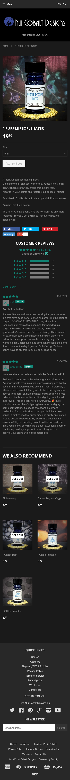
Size (5, 147)
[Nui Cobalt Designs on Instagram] (48, 711)
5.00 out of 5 (44, 250)
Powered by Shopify (49, 759)
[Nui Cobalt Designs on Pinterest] (30, 711)
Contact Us (35, 689)
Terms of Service (35, 675)
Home (5, 45)
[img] (10, 296)
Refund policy (35, 680)
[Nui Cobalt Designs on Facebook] (21, 711)
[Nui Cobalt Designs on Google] (39, 711)
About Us (35, 661)
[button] (20, 261)
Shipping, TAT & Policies (35, 666)
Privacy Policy (35, 671)
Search (35, 657)
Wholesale (35, 685)
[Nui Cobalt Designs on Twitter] (12, 711)
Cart (64, 4)
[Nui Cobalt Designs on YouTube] (58, 711)
